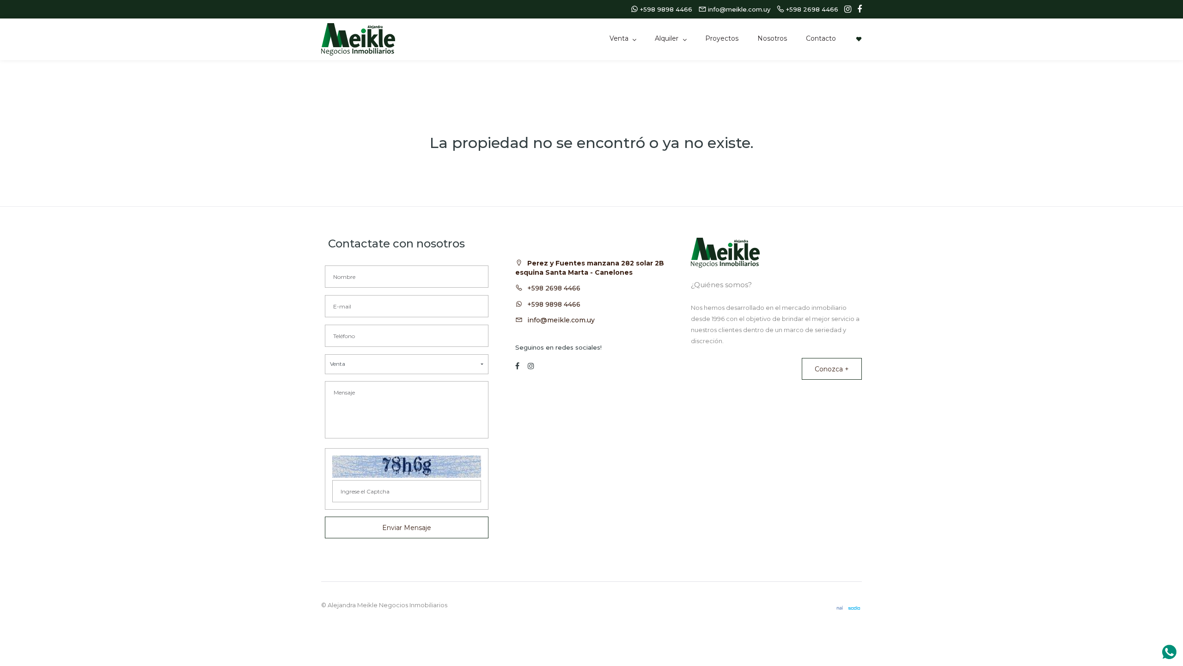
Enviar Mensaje (406, 528)
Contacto (821, 38)
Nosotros (772, 38)
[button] (406, 364)
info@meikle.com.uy (561, 320)
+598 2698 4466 (553, 288)
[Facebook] (857, 9)
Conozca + (832, 369)
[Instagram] (845, 9)
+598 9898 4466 (553, 304)
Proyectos (721, 38)
